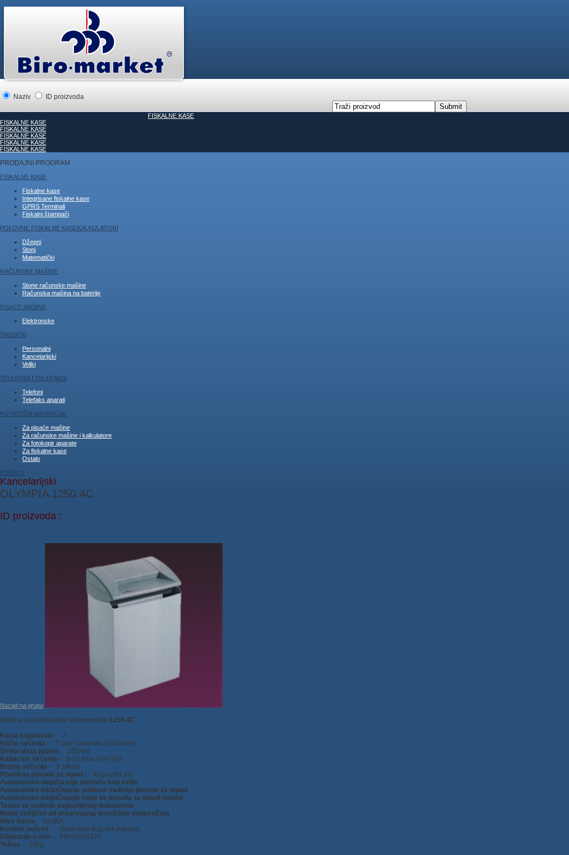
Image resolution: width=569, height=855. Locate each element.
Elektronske (38, 320)
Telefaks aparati (43, 399)
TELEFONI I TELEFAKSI (33, 378)
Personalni (36, 348)
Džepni (31, 241)
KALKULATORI (97, 228)
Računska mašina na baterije (61, 293)
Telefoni (32, 392)
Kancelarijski (39, 356)
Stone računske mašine (54, 285)
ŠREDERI (13, 334)
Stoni (29, 249)
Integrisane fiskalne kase (55, 198)
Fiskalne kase (41, 190)
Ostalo (31, 458)
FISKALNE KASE (171, 115)
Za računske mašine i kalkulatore (67, 435)
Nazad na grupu (21, 705)
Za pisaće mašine (46, 427)
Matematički (38, 257)
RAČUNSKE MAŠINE (29, 271)
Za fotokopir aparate (49, 443)
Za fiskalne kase (44, 451)
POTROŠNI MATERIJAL (33, 413)
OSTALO (12, 472)
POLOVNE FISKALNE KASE (38, 228)
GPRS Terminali (43, 206)
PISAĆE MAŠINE (23, 307)
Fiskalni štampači (45, 214)
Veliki (29, 364)
